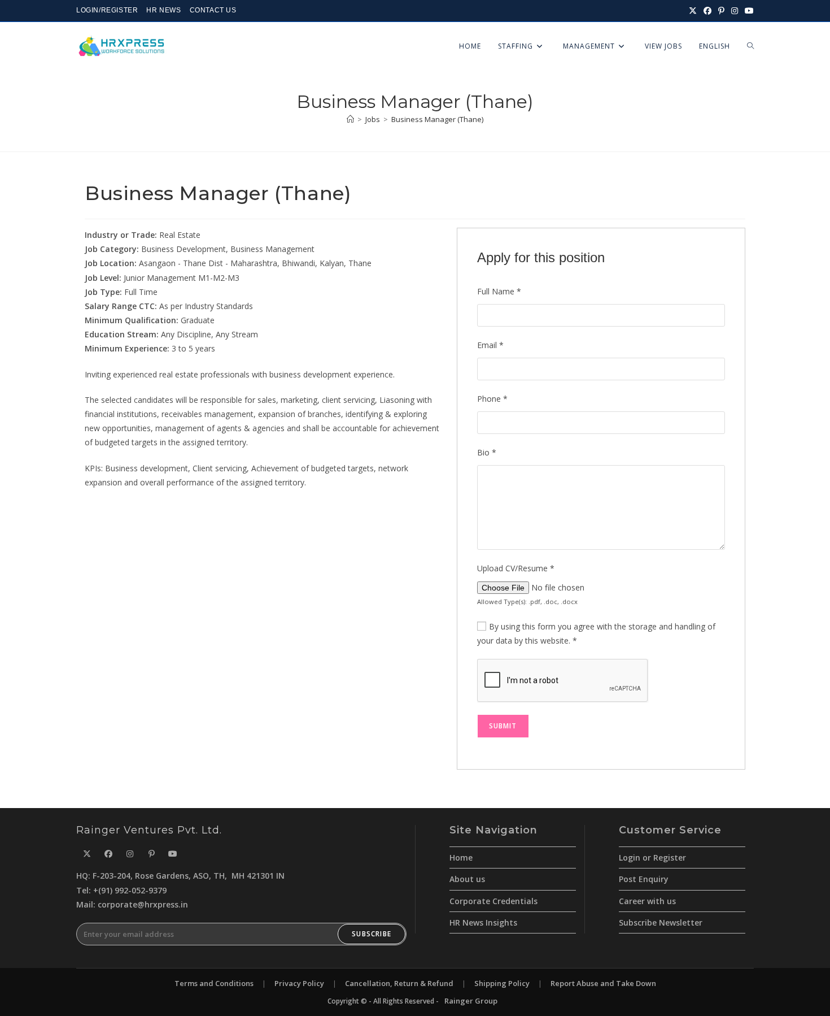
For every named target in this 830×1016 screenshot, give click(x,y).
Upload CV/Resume (515, 568)
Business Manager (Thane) (437, 119)
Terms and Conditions (214, 983)
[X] (87, 853)
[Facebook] (108, 853)
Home (461, 857)
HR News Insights (483, 922)
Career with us (647, 901)
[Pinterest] (151, 853)
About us (467, 879)
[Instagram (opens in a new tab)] (734, 10)
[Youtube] (172, 853)
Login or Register (652, 857)
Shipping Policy (502, 983)
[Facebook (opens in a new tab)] (707, 10)
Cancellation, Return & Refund (399, 983)
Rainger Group (470, 1001)
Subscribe (371, 934)
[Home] (350, 119)
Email (490, 345)
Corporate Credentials (493, 901)
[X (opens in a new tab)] (692, 10)
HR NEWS (163, 10)
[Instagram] (130, 853)
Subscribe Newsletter (660, 922)
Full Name (499, 291)
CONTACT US (213, 10)
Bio (486, 452)
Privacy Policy (299, 983)
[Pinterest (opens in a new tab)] (721, 10)
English (714, 46)
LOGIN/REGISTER (107, 10)
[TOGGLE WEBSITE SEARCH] (750, 46)
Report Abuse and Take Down (603, 983)
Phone (492, 398)
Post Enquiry (644, 879)
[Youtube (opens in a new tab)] (747, 10)
